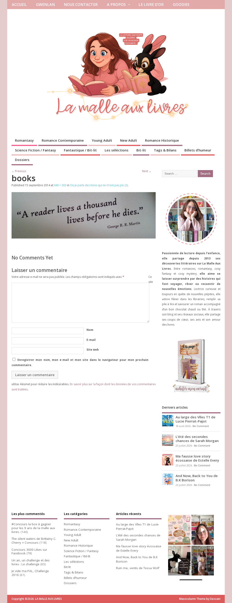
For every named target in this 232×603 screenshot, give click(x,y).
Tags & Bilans (165, 150)
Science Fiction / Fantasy (35, 150)
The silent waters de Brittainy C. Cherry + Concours (34, 541)
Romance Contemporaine (63, 140)
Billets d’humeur (197, 150)
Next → (146, 171)
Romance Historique (162, 140)
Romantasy (24, 140)
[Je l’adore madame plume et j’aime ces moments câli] (179, 560)
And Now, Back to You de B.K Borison (197, 477)
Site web (93, 350)
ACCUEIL (19, 4)
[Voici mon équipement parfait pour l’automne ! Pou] (179, 530)
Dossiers (22, 159)
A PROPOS (116, 4)
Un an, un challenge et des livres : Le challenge (31, 562)
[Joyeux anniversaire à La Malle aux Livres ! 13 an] (202, 560)
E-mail (91, 340)
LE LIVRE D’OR (151, 4)
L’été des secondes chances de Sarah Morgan (197, 438)
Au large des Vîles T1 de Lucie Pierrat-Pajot (195, 419)
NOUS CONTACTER (81, 4)
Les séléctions (116, 150)
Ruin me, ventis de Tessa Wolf (137, 568)
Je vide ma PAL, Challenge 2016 (30, 573)
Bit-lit (141, 150)
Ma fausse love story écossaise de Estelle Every (197, 458)
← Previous (19, 171)
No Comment (201, 426)
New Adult (128, 140)
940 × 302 (60, 185)
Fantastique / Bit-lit (80, 150)
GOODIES (181, 4)
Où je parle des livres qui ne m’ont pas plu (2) (99, 185)
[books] (84, 237)
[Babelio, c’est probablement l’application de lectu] (202, 530)
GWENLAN (45, 4)
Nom (90, 330)
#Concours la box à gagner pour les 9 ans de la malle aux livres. (33, 528)
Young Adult (102, 140)
